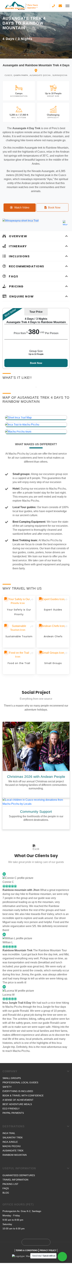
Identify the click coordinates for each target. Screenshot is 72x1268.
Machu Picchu (12, 1146)
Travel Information (15, 1179)
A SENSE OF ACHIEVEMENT (18, 1100)
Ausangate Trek (13, 1150)
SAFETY (7, 1086)
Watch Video (21, 207)
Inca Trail (9, 1133)
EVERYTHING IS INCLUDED (18, 1091)
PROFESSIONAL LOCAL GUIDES (20, 1082)
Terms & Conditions (27, 1250)
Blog (6, 1192)
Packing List (10, 1184)
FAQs (6, 1188)
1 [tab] (36, 387)
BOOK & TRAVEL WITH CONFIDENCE (23, 1095)
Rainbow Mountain (15, 1155)
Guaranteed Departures (19, 1175)
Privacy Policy (48, 1250)
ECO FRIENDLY (11, 1108)
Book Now (53, 207)
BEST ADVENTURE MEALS (17, 1104)
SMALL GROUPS (12, 1078)
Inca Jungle (10, 1142)
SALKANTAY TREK (13, 1137)
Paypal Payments (13, 1113)
